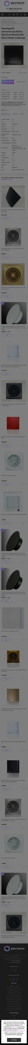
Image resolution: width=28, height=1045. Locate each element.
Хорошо (14, 1040)
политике (14, 1026)
